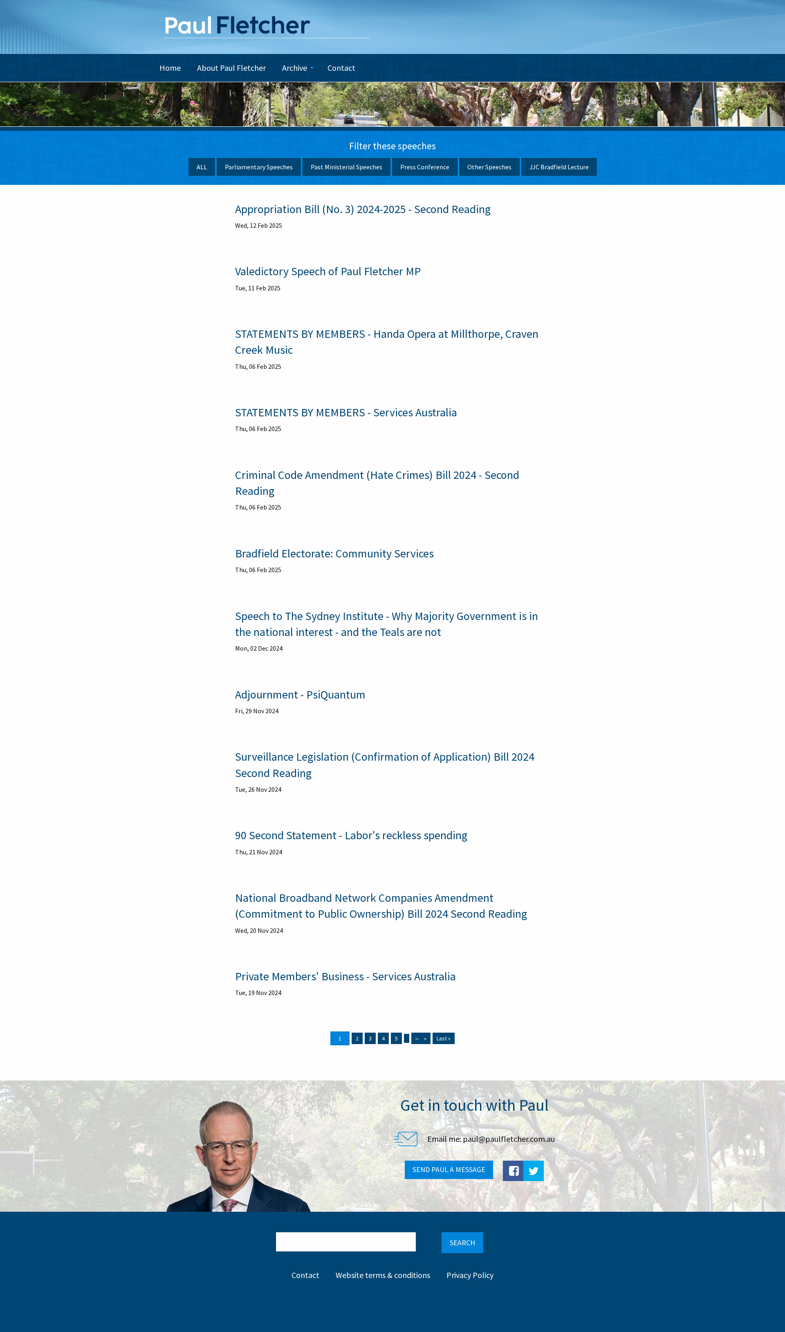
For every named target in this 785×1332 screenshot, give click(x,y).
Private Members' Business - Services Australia (345, 976)
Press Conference (424, 167)
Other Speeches (489, 167)
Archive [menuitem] (294, 68)
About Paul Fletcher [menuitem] (231, 68)
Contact (305, 1275)
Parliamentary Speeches (259, 167)
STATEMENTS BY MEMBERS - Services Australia (346, 412)
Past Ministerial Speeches (346, 167)
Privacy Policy (469, 1275)
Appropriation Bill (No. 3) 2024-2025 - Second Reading (363, 209)
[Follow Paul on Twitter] (533, 1171)
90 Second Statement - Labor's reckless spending (351, 835)
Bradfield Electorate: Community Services (334, 553)
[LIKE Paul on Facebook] (513, 1171)
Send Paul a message (449, 1169)
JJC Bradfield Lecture (559, 167)
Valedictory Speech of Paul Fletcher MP (328, 271)
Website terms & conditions (383, 1275)
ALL (202, 167)
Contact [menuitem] (341, 68)
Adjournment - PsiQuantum (300, 694)
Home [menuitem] (170, 68)
